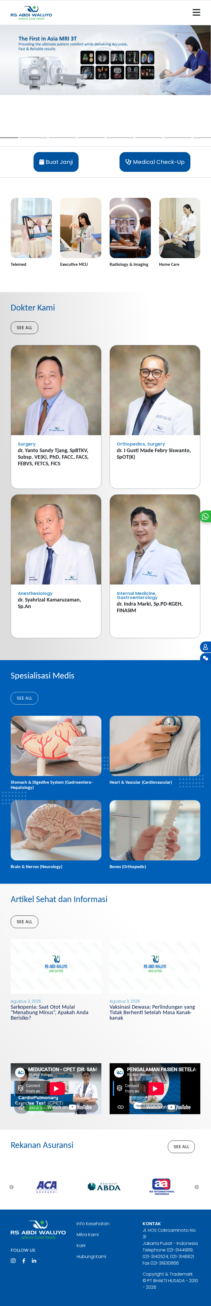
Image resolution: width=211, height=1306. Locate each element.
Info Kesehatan (93, 1224)
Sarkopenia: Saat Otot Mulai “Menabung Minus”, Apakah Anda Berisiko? (49, 1013)
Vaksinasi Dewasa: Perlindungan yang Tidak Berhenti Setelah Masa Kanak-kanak (152, 1013)
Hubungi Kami (91, 1256)
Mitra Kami (88, 1234)
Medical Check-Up (158, 162)
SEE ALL (24, 327)
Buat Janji (58, 162)
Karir (81, 1245)
